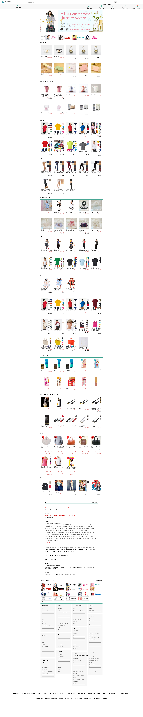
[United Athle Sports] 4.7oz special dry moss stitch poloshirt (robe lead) (46, 134)
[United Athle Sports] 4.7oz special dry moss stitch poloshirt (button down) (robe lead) (71, 134)
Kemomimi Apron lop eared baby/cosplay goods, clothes (46, 211)
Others (43, 629)
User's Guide (114, 693)
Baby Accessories (45, 667)
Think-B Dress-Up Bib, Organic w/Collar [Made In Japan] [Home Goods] (95, 229)
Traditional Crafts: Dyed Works (95, 631)
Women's (45, 606)
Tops (42, 608)
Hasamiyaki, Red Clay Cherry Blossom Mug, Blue (71, 94)
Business (59, 658)
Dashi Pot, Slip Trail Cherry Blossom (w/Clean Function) (96, 94)
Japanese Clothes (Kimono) (47, 625)
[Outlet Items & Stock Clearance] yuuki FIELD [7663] (95, 446)
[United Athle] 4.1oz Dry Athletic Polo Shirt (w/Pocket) (95, 152)
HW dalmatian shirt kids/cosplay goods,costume (84, 250)
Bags (74, 608)
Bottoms (91, 608)
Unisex (43, 627)
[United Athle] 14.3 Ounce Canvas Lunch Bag (58, 348)
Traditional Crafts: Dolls (94, 639)
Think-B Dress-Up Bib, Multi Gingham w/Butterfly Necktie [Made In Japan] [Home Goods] (84, 230)
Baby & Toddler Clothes (46, 665)
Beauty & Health (77, 630)
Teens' (60, 635)
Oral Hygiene (75, 648)
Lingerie (43, 644)
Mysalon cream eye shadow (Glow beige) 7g (96, 387)
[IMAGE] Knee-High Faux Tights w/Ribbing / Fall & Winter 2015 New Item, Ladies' (70, 190)
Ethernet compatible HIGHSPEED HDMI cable (70, 408)
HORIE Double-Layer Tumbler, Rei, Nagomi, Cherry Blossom (45, 95)
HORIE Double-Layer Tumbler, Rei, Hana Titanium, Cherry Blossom (59, 95)
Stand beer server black (58, 407)
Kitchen (90, 662)
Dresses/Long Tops (45, 610)
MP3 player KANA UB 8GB (71, 425)
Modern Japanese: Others (94, 660)
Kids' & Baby (91, 610)
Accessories (60, 665)
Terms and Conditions (29, 693)
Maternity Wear (44, 669)
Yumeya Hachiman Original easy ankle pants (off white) (71, 491)
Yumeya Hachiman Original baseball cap (46, 491)
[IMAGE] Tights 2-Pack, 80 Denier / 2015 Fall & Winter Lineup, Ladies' (71, 172)
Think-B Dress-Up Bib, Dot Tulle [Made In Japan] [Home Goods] (46, 229)
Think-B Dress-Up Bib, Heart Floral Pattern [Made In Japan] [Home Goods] (71, 229)
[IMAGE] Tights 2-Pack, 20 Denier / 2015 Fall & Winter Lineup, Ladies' (46, 172)
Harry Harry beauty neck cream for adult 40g (83, 369)
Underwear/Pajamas (61, 660)
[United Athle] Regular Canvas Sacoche (58, 330)
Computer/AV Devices (77, 669)
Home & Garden (92, 664)
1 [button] (69, 33)
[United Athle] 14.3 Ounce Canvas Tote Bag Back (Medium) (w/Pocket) (95, 330)
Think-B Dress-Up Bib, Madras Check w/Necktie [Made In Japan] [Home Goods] (58, 230)
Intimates (45, 635)
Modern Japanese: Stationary (95, 656)
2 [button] (71, 33)
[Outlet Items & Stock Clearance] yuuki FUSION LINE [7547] (70, 446)
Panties (43, 642)
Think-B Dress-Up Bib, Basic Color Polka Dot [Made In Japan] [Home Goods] (84, 211)
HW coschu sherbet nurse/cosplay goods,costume (57, 289)
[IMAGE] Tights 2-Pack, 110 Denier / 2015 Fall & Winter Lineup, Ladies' (84, 172)
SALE (91, 606)
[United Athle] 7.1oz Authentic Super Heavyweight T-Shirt (94, 310)
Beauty (90, 668)
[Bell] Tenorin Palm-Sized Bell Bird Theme (83, 55)
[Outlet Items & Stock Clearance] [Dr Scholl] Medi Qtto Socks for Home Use (71, 467)
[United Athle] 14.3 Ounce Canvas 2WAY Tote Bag (83, 330)
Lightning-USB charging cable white (83, 426)
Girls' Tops (60, 608)
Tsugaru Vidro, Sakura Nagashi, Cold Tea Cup (45, 112)
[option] (71, 21)
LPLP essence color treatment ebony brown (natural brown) (70, 369)
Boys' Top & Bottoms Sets (63, 623)
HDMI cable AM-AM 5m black (83, 408)
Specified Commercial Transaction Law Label (63, 693)
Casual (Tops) (60, 654)
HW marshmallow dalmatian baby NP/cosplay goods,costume (71, 211)
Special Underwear (45, 646)
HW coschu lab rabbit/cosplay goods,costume (44, 289)
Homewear (44, 648)
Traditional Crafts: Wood (94, 629)
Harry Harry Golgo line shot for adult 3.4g (46, 387)
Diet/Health (75, 642)
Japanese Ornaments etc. (78, 671)
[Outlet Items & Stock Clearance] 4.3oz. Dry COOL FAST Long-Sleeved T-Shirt (59, 446)
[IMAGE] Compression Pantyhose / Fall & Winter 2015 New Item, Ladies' (58, 190)
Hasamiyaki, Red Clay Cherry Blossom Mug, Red (83, 94)
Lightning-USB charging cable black (95, 426)
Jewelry (74, 614)
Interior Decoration (77, 660)
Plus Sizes (44, 623)
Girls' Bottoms (60, 610)
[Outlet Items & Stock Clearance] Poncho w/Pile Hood (46, 446)
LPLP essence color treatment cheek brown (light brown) (46, 369)
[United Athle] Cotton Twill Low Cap (71, 330)
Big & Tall (59, 667)
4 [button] (74, 33)
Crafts (92, 616)
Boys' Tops (60, 619)
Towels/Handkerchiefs (77, 667)
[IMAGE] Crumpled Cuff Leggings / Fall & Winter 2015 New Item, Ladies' (45, 190)
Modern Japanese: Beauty (94, 658)
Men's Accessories (77, 619)
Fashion (90, 666)
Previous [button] (39, 37)
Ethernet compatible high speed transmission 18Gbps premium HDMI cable (96, 408)
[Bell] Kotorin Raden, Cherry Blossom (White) (46, 56)
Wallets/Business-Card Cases (79, 610)
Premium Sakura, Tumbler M (96, 111)
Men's (60, 652)
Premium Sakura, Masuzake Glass (71, 112)
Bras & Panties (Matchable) (47, 637)
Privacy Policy (43, 693)
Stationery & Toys (92, 671)
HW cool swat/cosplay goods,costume (95, 250)
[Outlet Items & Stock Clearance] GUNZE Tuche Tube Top (46, 467)
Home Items (75, 658)
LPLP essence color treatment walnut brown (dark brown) (59, 369)
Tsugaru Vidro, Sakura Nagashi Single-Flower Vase (59, 112)
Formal (43, 621)
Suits (43, 619)
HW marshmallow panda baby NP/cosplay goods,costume (58, 211)
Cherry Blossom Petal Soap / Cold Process (71, 73)
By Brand (75, 664)
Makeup (74, 635)
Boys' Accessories (61, 625)
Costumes (75, 673)
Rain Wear (75, 621)
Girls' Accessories (61, 616)
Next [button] (103, 37)
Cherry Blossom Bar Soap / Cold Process (96, 73)
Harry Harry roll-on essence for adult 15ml (59, 387)
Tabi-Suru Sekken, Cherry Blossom (46, 74)
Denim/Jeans (44, 617)
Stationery (75, 662)
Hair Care (75, 639)
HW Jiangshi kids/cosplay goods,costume (58, 250)
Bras (42, 640)
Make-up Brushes (76, 646)
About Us (16, 693)
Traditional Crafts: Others (94, 641)
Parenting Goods (45, 673)
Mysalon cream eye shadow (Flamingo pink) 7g (84, 387)
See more (95, 502)
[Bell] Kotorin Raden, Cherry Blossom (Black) (59, 56)
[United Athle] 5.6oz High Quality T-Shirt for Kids (45, 268)
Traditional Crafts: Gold (93, 635)
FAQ (105, 693)
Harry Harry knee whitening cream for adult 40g (96, 369)
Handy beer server (44, 407)
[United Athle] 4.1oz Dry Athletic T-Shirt (58, 152)
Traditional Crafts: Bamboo (94, 626)
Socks (43, 650)
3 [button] (73, 33)
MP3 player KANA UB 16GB (59, 425)
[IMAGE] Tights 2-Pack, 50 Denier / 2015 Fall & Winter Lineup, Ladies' (59, 172)
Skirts (43, 612)
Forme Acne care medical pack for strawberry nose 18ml (70, 387)
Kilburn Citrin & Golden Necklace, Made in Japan (83, 348)
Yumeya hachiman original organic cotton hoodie (83, 491)
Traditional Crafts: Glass (94, 637)
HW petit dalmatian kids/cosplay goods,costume (46, 250)
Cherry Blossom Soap (82, 73)
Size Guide (125, 693)
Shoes (59, 662)
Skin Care (75, 633)
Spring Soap (56, 73)
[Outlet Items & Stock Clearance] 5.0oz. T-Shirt (58, 467)
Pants (43, 614)
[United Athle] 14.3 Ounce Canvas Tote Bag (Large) (46, 348)
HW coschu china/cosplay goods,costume (71, 289)
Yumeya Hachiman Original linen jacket (96, 491)
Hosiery (43, 652)
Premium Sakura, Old (82, 111)
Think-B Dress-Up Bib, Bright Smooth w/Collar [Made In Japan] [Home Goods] (96, 211)
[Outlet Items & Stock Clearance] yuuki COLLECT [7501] (83, 446)
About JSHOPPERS (94, 693)
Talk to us (82, 693)
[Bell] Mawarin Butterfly (95, 55)
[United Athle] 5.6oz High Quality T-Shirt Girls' (95, 134)
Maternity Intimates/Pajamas (47, 671)
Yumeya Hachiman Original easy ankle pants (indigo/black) (59, 492)
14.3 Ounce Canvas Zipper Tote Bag (71, 348)
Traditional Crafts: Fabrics (94, 633)
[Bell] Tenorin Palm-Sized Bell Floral (70, 55)
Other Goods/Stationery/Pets (81, 655)
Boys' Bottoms (60, 621)
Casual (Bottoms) (61, 656)
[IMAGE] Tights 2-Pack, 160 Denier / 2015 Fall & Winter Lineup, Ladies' (96, 172)
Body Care (75, 637)
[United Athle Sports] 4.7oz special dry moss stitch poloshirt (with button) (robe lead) (83, 134)
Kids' (59, 606)
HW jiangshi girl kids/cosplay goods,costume (71, 250)
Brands (74, 644)
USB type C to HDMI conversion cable (45, 426)
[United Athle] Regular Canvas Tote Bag (45, 330)
